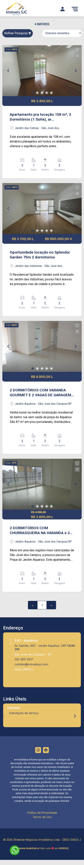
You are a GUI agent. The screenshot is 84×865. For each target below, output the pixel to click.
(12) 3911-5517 (24, 659)
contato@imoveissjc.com (31, 664)
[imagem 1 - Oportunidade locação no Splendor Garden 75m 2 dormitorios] (42, 208)
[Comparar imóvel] (77, 55)
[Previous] (8, 70)
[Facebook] (46, 750)
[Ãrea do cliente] (62, 9)
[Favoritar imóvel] (77, 49)
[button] (77, 49)
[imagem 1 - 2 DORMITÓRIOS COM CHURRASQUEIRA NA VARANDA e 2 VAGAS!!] (42, 484)
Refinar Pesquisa (16, 33)
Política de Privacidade (42, 812)
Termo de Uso (42, 817)
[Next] (75, 70)
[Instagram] (38, 750)
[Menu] (74, 9)
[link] (22, 9)
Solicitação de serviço (24, 713)
